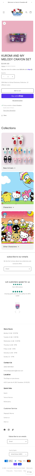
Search (5, 393)
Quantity (3, 73)
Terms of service (18, 471)
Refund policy (7, 401)
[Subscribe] (29, 269)
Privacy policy (10, 471)
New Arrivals (8, 168)
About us (6, 422)
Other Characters (10, 247)
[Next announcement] (31, 2)
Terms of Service (8, 397)
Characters (7, 207)
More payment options (18, 100)
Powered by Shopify (20, 468)
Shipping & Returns (9, 413)
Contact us (7, 417)
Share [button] (5, 115)
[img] (17, 284)
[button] (4, 12)
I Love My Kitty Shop (11, 468)
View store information (9, 110)
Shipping (3, 66)
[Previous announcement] (3, 2)
